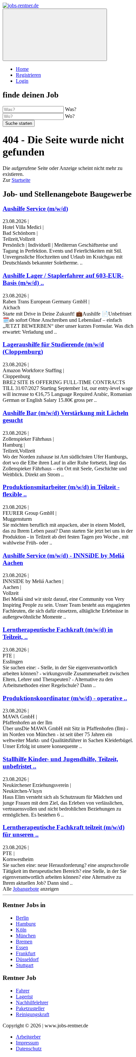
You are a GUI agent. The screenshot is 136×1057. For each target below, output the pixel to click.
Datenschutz (29, 1048)
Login (22, 81)
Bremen (24, 941)
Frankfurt (25, 953)
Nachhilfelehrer (32, 1002)
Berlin (22, 918)
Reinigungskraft (32, 1014)
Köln (21, 929)
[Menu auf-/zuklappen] (55, 35)
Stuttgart (24, 965)
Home (22, 69)
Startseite (21, 180)
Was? (70, 109)
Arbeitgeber (28, 1037)
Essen (22, 947)
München (26, 935)
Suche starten (18, 123)
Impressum (27, 1042)
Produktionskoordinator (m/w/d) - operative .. (65, 698)
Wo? (70, 116)
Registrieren (28, 75)
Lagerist (24, 996)
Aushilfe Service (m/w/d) (35, 208)
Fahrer (22, 990)
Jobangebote (26, 889)
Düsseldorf (27, 959)
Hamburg (26, 924)
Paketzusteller (30, 1008)
